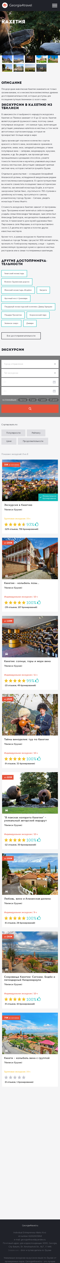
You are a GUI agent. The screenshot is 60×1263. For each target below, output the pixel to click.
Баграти (43, 290)
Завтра (23, 400)
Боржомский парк (38, 315)
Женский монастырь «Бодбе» (18, 290)
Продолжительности (33, 441)
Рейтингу (36, 433)
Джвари (29, 323)
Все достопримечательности (21, 336)
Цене (9, 441)
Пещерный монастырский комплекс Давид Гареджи (28, 307)
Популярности (13, 433)
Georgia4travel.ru (30, 1225)
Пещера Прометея (13, 315)
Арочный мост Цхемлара (15, 298)
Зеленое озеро (11, 323)
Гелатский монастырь (14, 273)
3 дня (32, 400)
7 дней (42, 400)
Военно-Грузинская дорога (16, 282)
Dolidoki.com (13, 1250)
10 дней (53, 400)
